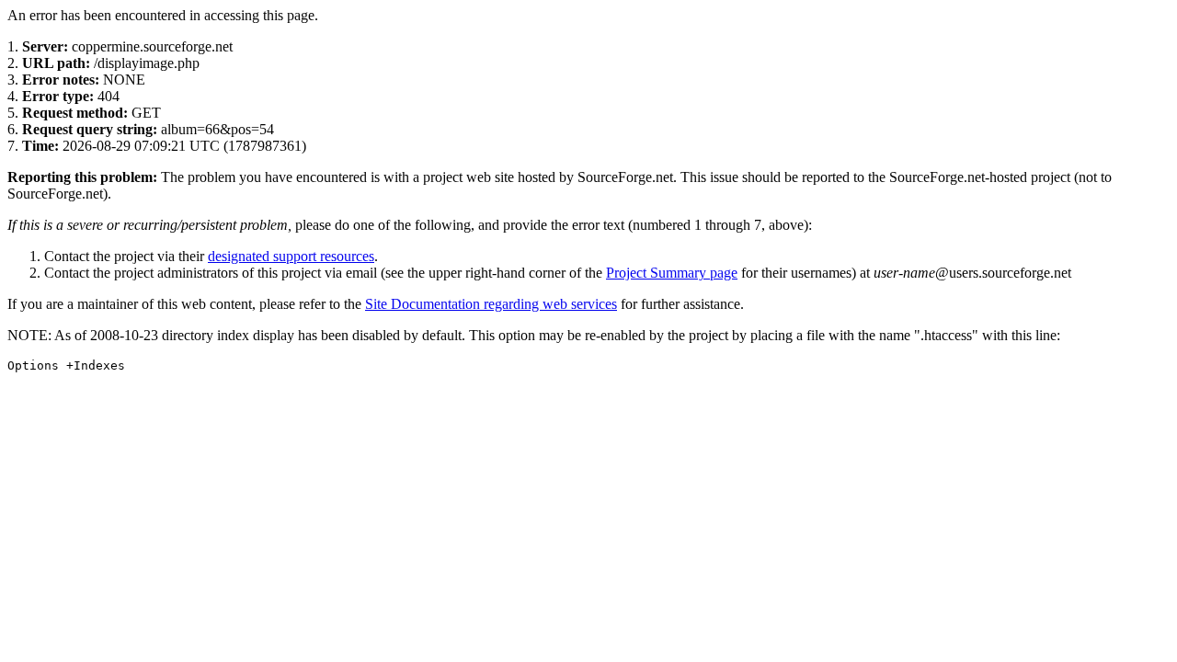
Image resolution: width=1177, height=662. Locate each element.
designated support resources (291, 256)
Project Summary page (671, 272)
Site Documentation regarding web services (491, 304)
